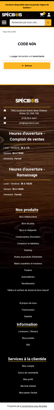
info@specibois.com (29, 123)
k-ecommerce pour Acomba (33, 406)
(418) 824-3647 (29, 118)
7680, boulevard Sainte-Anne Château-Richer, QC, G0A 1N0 (29, 112)
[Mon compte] (49, 14)
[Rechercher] (48, 22)
